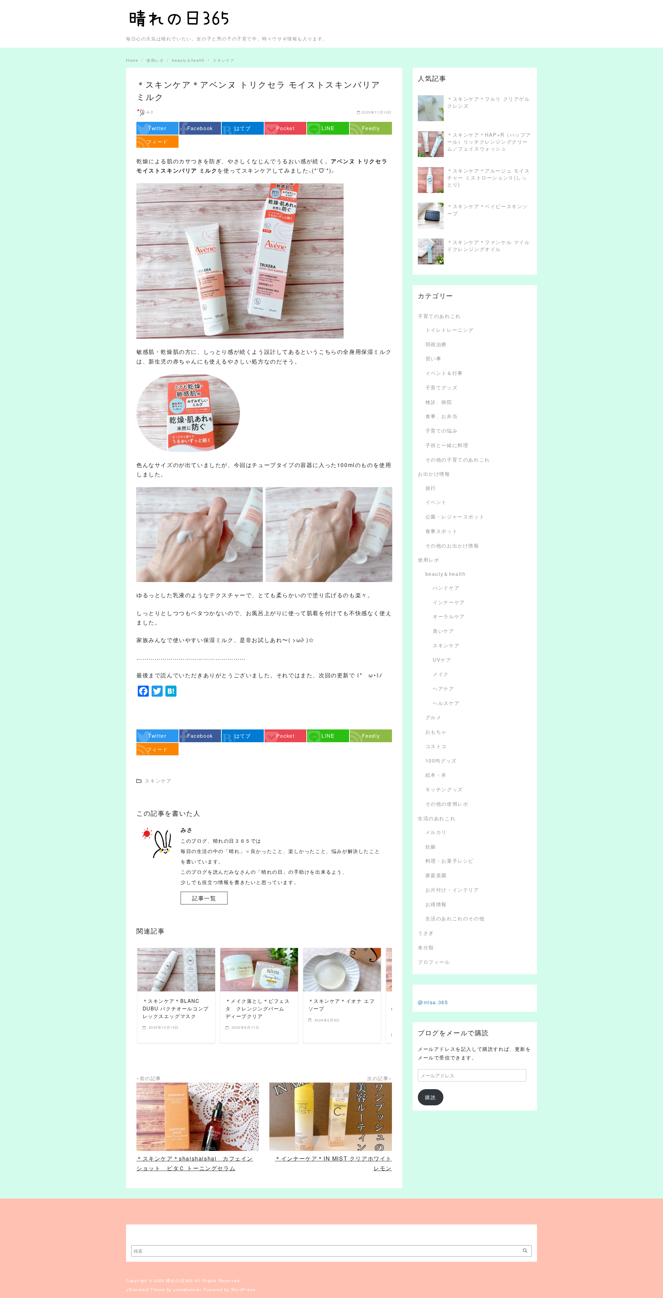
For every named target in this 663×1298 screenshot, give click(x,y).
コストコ (436, 745)
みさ (150, 111)
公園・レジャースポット (455, 516)
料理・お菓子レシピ (449, 860)
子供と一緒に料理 (447, 444)
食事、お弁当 (441, 415)
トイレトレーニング (449, 329)
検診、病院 (438, 401)
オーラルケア (449, 616)
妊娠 (430, 846)
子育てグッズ (441, 387)
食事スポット (441, 530)
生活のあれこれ (436, 818)
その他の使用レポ (447, 803)
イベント (436, 501)
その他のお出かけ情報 (452, 545)
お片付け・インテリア (452, 889)
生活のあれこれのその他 (455, 918)
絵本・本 (436, 774)
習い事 (433, 358)
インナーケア (449, 602)
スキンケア (446, 645)
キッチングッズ (444, 789)
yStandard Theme (145, 1289)
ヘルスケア (446, 702)
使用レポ (428, 559)
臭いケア (443, 630)
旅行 (430, 487)
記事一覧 (204, 898)
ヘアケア (443, 688)
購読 (430, 1097)
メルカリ (436, 831)
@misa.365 (433, 1002)
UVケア (442, 659)
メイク (441, 673)
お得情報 (436, 904)
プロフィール (434, 961)
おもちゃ (436, 731)
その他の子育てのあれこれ (457, 459)
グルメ (433, 716)
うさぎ (426, 932)
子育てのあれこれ (439, 315)
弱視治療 (436, 344)
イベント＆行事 (444, 372)
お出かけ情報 (434, 473)
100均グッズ (441, 760)
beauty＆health (445, 573)
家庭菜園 (436, 875)
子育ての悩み (441, 430)
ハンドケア (446, 587)
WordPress (243, 1289)
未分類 (426, 947)
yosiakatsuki (187, 1289)
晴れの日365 (179, 1280)
